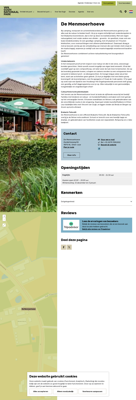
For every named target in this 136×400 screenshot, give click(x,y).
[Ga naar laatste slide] (2, 114)
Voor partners (108, 3)
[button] (28, 310)
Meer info (71, 155)
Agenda (81, 3)
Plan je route (69, 147)
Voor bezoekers (124, 3)
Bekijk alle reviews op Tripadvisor (96, 229)
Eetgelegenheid (67, 201)
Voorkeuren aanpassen (92, 391)
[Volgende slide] (55, 114)
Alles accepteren (40, 391)
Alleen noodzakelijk (65, 391)
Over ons (97, 3)
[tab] (25, 210)
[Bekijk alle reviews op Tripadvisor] (71, 225)
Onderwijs (88, 3)
